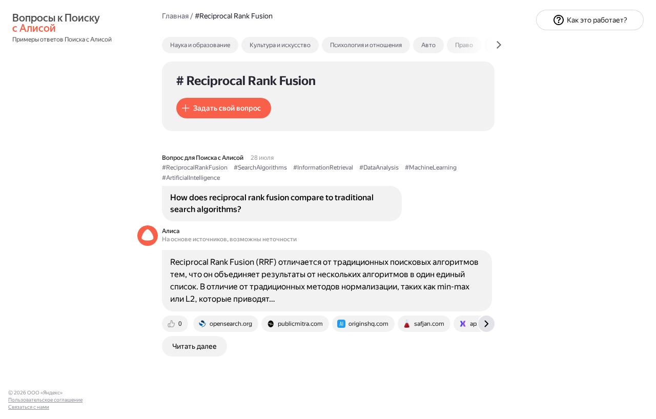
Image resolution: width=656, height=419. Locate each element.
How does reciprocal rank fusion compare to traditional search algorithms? (272, 203)
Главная (175, 16)
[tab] (222, 45)
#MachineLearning (431, 167)
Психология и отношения (366, 45)
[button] (223, 108)
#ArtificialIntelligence (191, 177)
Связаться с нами (28, 407)
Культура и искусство (280, 45)
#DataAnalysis (379, 167)
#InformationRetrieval (323, 167)
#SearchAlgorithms (260, 167)
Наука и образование (200, 45)
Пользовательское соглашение (45, 400)
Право (464, 45)
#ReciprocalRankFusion (195, 167)
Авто (428, 45)
